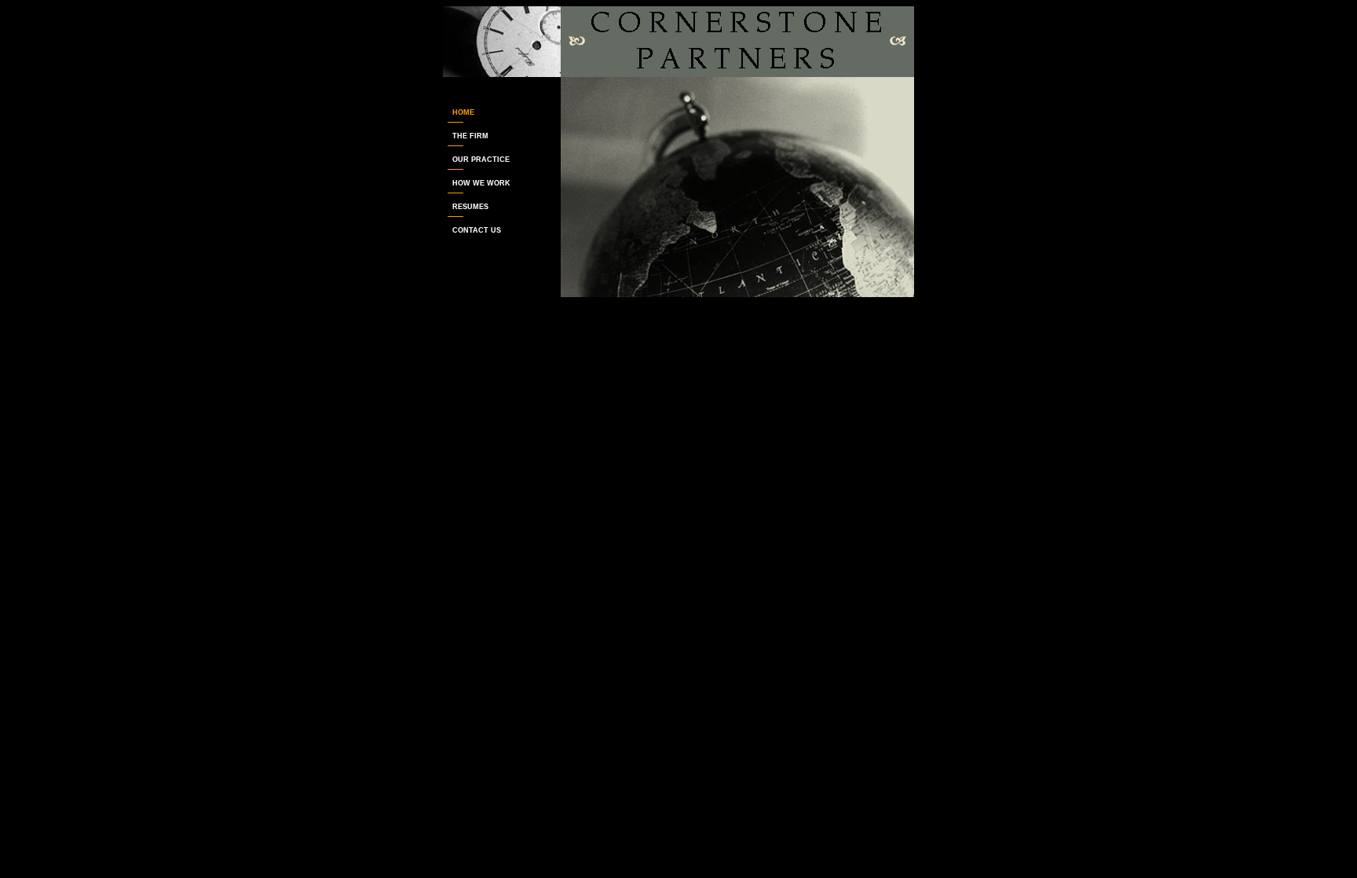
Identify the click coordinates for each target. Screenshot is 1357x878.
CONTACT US (472, 230)
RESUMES (465, 207)
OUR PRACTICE (476, 159)
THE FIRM (465, 136)
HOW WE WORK (476, 183)
